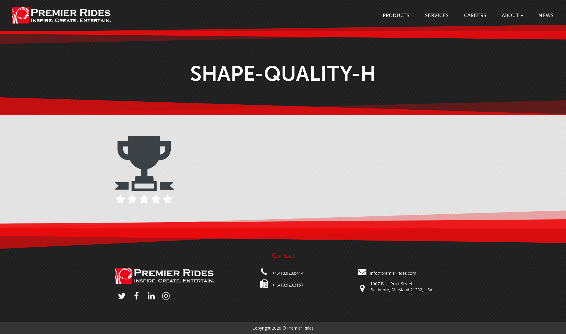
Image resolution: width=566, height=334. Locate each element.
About (511, 15)
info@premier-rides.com (393, 273)
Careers (475, 15)
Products (396, 15)
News (546, 15)
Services (437, 15)
